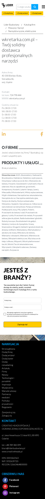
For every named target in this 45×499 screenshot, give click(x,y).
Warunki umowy (9, 391)
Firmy (4, 371)
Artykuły (6, 368)
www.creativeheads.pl (12, 451)
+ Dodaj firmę (8, 13)
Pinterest (14, 486)
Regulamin (7, 407)
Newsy (5, 374)
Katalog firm (29, 24)
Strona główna (8, 348)
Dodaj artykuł (8, 355)
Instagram (14, 492)
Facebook (14, 480)
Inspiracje (6, 384)
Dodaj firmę (7, 352)
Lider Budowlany (11, 24)
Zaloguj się (7, 415)
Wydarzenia (7, 387)
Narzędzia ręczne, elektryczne (22, 31)
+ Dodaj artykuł (22, 13)
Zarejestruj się (8, 412)
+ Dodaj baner (37, 13)
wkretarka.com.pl (17, 98)
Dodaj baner (7, 358)
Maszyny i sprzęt (16, 28)
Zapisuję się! (22, 324)
